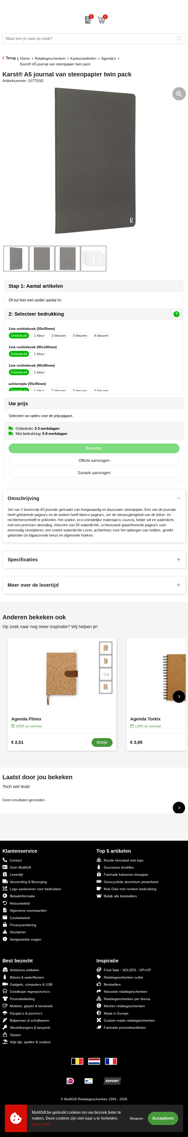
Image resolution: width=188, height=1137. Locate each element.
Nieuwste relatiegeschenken (125, 991)
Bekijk (102, 742)
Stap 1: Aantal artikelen (36, 286)
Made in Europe (116, 1013)
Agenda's (108, 58)
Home (25, 58)
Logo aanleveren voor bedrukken (35, 889)
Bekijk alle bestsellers (120, 896)
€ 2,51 (17, 742)
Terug (11, 58)
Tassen (15, 1035)
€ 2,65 (136, 742)
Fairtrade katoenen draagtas (126, 874)
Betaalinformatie (22, 896)
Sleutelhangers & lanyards (30, 1027)
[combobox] (88, 39)
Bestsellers (112, 984)
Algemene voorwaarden (28, 910)
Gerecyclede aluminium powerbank (131, 882)
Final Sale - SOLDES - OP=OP (127, 970)
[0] (86, 20)
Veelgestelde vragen (25, 939)
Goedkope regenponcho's (30, 991)
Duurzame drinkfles (119, 867)
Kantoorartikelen (83, 58)
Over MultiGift (20, 867)
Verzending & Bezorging (28, 882)
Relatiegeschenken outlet (123, 977)
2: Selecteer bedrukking (36, 314)
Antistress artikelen (24, 970)
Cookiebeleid (20, 918)
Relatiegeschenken (50, 58)
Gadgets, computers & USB (31, 984)
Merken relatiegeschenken (124, 1006)
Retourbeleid (20, 903)
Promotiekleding (22, 999)
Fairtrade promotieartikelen (125, 1027)
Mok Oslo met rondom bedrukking (130, 889)
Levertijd (16, 874)
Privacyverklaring (23, 925)
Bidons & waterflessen (27, 977)
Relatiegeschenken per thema (127, 999)
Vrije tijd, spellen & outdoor (30, 1042)
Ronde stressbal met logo (123, 860)
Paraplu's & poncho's (26, 1013)
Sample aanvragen (94, 473)
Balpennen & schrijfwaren (29, 1020)
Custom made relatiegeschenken (129, 1020)
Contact (16, 860)
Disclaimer (18, 932)
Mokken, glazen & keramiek (31, 1006)
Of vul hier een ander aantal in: (35, 300)
